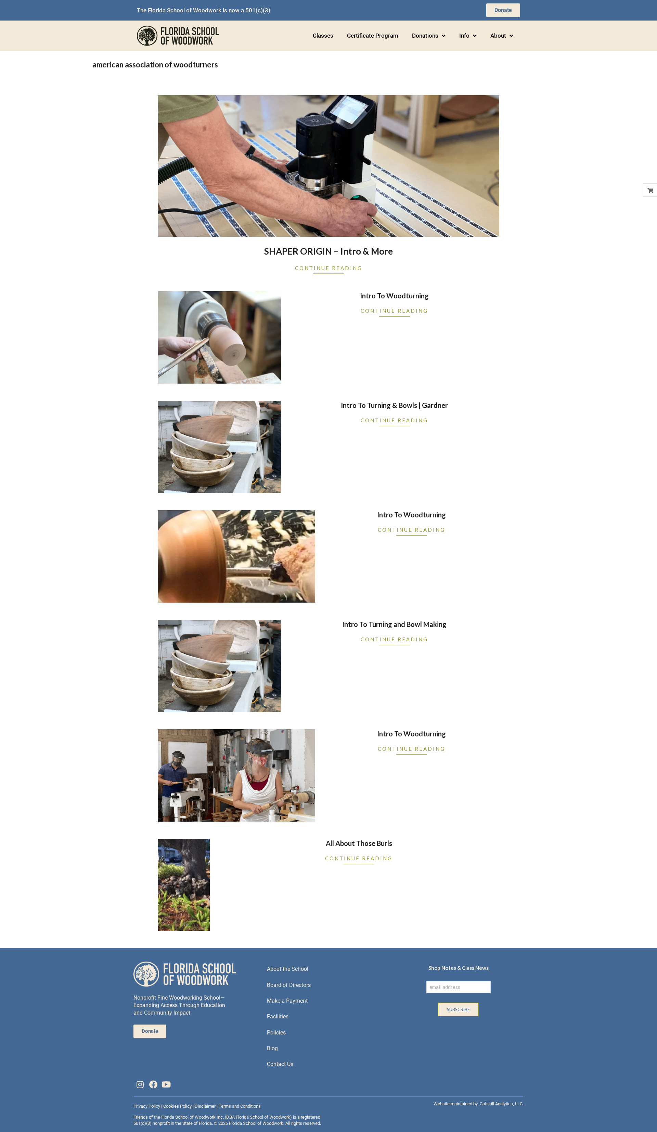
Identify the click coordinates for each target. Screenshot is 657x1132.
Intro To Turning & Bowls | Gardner (394, 405)
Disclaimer (205, 1106)
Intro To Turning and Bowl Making (394, 624)
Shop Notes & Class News (458, 968)
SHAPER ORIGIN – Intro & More (328, 251)
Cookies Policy (177, 1106)
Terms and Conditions (240, 1106)
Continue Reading (328, 268)
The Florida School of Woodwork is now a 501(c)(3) (203, 10)
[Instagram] (139, 1084)
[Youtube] (166, 1084)
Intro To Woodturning (394, 296)
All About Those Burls (359, 843)
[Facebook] (152, 1084)
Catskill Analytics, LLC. (502, 1103)
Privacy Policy (146, 1106)
